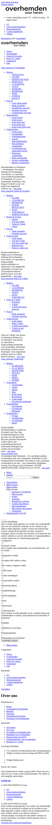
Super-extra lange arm (21, 127)
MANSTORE (18, 370)
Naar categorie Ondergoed (12, 359)
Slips (14, 392)
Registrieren (6, 38)
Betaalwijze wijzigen (20, 501)
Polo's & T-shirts (13, 300)
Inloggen (16, 492)
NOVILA (16, 373)
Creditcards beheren (20, 504)
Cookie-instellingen (14, 31)
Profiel (14, 496)
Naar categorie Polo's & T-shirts (14, 278)
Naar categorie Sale (9, 454)
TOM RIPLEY (18, 212)
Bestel (9, 706)
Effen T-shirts (17, 323)
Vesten (14, 226)
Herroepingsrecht (13, 29)
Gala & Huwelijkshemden (19, 140)
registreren (26, 492)
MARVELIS (17, 82)
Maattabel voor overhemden (18, 734)
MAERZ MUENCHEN (18, 206)
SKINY (15, 378)
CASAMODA (18, 84)
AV (7, 24)
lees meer (18, 189)
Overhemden (17, 134)
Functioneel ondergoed (21, 401)
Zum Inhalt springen (9, 2)
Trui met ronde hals (20, 243)
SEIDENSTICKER (20, 79)
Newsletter (10, 727)
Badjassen (16, 411)
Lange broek (17, 399)
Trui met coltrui (18, 222)
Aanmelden (21, 38)
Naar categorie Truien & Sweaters (15, 191)
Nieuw (9, 654)
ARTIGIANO (18, 75)
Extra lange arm (18, 125)
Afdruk (9, 34)
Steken (14, 389)
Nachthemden (17, 418)
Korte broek (17, 394)
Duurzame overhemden (17, 154)
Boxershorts (17, 397)
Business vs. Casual (14, 742)
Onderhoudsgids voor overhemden (21, 739)
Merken (9, 72)
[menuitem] (28, 24)
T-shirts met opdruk (20, 326)
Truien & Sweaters (14, 659)
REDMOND (17, 91)
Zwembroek (17, 409)
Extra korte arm (18, 122)
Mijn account (17, 494)
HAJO (14, 210)
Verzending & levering (15, 716)
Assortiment (11, 382)
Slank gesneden (18, 105)
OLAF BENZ (18, 368)
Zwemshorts (17, 406)
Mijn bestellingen (19, 506)
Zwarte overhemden (20, 160)
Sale (8, 666)
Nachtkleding (12, 413)
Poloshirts (16, 302)
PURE (14, 94)
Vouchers (10, 714)
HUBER (15, 380)
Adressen (16, 499)
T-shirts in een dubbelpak (18, 329)
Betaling (9, 711)
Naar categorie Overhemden (13, 68)
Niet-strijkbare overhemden (18, 145)
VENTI (15, 86)
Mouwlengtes (12, 115)
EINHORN (17, 89)
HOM (14, 375)
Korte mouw (17, 120)
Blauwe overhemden (20, 163)
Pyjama (15, 416)
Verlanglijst (16, 511)
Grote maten (17, 132)
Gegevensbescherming (15, 27)
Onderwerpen (12, 129)
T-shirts (15, 304)
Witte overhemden (19, 158)
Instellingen (26, 823)
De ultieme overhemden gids (18, 732)
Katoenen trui (17, 245)
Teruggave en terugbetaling (17, 718)
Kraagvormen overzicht (16, 737)
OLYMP (15, 77)
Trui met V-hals (18, 241)
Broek (14, 423)
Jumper (15, 219)
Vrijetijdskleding (19, 136)
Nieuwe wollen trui (20, 248)
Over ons (10, 730)
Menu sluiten (11, 487)
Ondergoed (11, 664)
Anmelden (5, 689)
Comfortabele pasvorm (21, 113)
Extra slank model (19, 103)
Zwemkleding (12, 404)
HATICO (16, 98)
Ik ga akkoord (15, 823)
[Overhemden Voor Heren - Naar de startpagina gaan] (26, 13)
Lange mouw (17, 117)
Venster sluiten (7, 4)
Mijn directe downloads (22, 508)
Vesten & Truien (18, 224)
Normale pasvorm (19, 110)
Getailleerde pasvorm (21, 108)
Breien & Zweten (13, 217)
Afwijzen (5, 823)
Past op (9, 101)
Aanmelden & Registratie (17, 709)
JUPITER (16, 96)
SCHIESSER (17, 366)
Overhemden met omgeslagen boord (19, 149)
